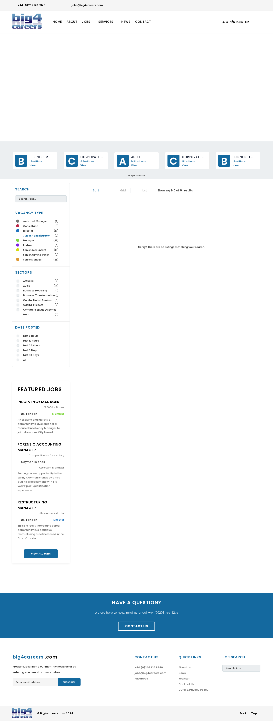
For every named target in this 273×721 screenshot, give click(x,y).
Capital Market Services (38, 300)
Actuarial (28, 281)
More (26, 314)
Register (184, 678)
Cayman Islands (33, 462)
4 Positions (87, 161)
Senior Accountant (34, 250)
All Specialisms (137, 175)
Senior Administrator (36, 255)
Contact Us (136, 626)
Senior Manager (32, 259)
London (31, 414)
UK (23, 414)
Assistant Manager (35, 221)
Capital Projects (33, 305)
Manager (28, 240)
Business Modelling (35, 290)
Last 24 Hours (31, 345)
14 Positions (138, 161)
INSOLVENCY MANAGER (38, 401)
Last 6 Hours (30, 336)
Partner (27, 245)
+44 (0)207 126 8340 (31, 5)
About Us (184, 667)
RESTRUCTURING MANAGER (32, 505)
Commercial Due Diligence (40, 309)
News (182, 673)
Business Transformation (39, 295)
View (33, 165)
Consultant (30, 226)
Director (28, 231)
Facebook (141, 678)
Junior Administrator (36, 235)
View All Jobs (41, 553)
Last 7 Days (30, 350)
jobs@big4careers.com (87, 5)
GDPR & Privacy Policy (193, 690)
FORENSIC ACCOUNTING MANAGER (39, 447)
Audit (26, 285)
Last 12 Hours (31, 340)
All (24, 359)
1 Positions (36, 161)
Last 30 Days (31, 355)
